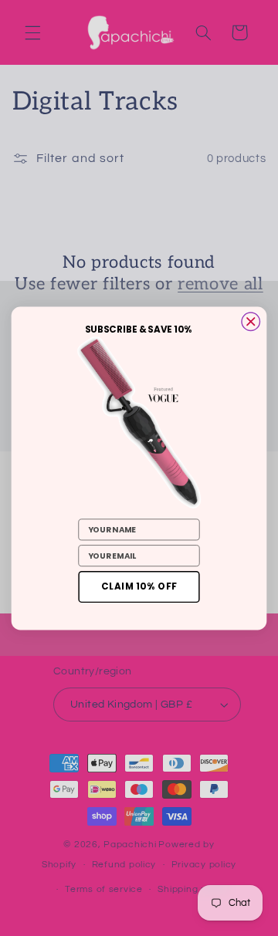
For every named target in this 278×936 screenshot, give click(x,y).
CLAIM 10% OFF (139, 586)
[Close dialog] (251, 321)
